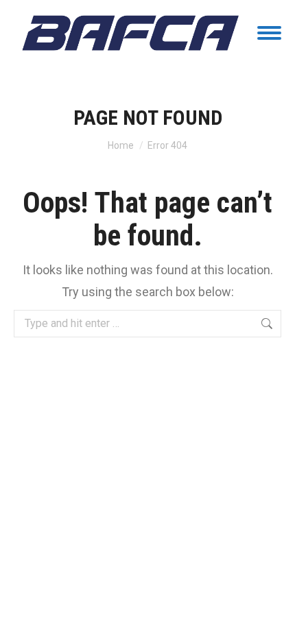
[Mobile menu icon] (269, 33)
